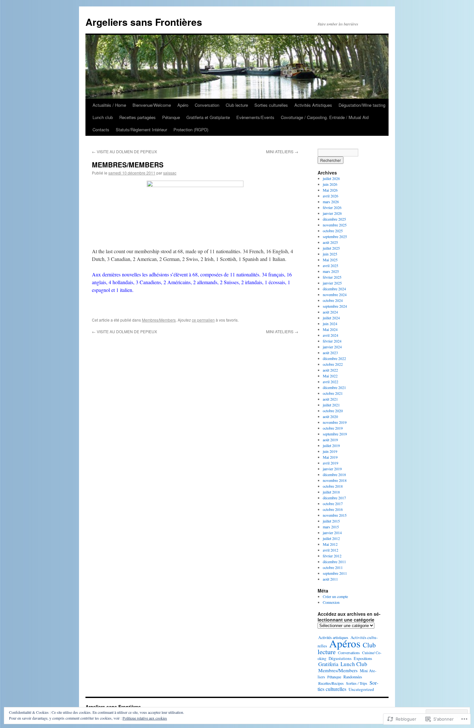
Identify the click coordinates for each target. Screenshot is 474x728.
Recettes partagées (137, 117)
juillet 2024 (331, 317)
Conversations (349, 652)
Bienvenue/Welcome (152, 105)
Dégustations (340, 658)
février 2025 (332, 277)
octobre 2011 (333, 567)
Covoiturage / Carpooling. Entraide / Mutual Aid (325, 117)
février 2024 (332, 341)
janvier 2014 (332, 532)
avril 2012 (330, 550)
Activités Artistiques (313, 105)
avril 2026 (330, 195)
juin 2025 (330, 253)
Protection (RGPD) (190, 129)
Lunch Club (354, 664)
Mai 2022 (330, 375)
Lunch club (103, 117)
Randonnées (352, 676)
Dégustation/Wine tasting (362, 105)
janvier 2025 (332, 282)
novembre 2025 (335, 224)
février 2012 (332, 555)
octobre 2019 (333, 428)
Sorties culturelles (271, 105)
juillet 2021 (331, 404)
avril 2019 (330, 462)
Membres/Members (159, 320)
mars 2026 (331, 201)
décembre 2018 (334, 474)
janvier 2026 (332, 213)
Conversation (207, 105)
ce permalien (203, 320)
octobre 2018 (333, 486)
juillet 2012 (331, 538)
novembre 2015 (335, 515)
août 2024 (330, 311)
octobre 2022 (333, 364)
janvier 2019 (332, 468)
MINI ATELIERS (282, 151)
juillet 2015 (331, 521)
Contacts (101, 129)
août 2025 (330, 242)
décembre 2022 (334, 358)
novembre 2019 (335, 422)
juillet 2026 (331, 178)
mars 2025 (331, 271)
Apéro (182, 105)
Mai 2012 (330, 544)
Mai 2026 (330, 190)
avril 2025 (330, 265)
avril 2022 (330, 381)
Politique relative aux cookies (145, 718)
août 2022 (330, 370)
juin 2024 (330, 323)
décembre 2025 (334, 219)
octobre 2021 (333, 393)
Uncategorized (361, 689)
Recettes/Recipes (331, 683)
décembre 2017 (334, 497)
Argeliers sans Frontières (143, 22)
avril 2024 (330, 335)
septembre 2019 (335, 433)
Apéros (344, 643)
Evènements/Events (255, 117)
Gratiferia (328, 664)
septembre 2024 (335, 306)
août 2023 (330, 352)
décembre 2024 (334, 288)
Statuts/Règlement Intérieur (141, 129)
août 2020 (330, 416)
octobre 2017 (333, 503)
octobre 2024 (333, 300)
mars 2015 (331, 526)
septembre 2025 (335, 236)
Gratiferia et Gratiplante (208, 117)
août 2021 (330, 399)
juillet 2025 (331, 248)
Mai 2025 (330, 259)
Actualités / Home (109, 105)
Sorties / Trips (356, 683)
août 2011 (330, 579)
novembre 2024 (335, 294)
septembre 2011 (335, 573)
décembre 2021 (334, 387)
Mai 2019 (330, 457)
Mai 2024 (330, 329)
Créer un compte (335, 596)
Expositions (363, 658)
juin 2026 (330, 184)
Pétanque (171, 117)
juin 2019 (330, 451)
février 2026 (332, 207)
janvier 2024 (332, 346)
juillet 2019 (331, 445)
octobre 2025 (333, 230)
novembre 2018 (335, 480)
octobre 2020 (333, 410)
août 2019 (330, 439)
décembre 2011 (334, 561)
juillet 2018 (331, 491)
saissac (169, 172)
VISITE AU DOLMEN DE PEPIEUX (124, 151)
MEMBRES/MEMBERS (127, 164)
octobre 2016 (333, 509)
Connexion (331, 602)
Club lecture (237, 105)
